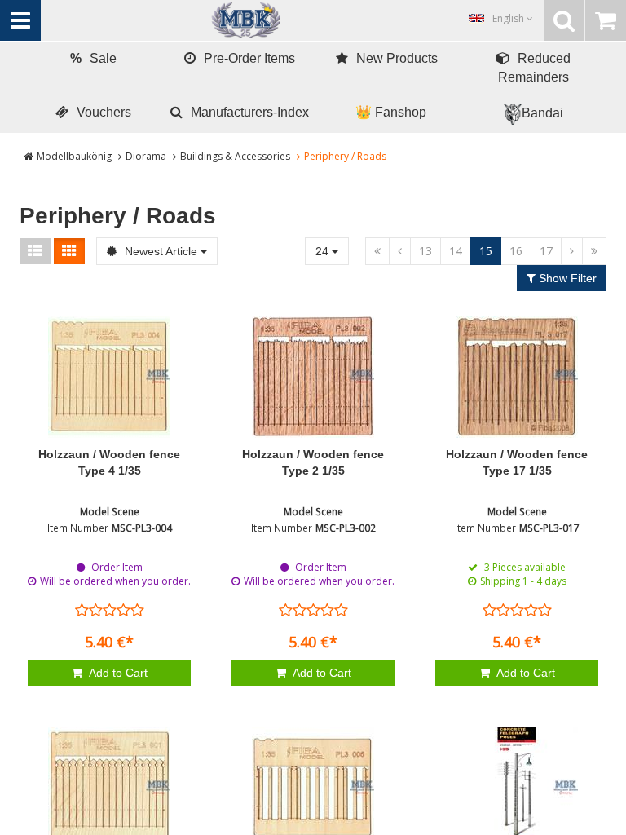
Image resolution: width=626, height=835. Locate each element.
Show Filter (566, 278)
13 (425, 250)
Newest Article (161, 251)
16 (515, 250)
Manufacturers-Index (250, 112)
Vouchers (104, 112)
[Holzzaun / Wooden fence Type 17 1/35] (516, 377)
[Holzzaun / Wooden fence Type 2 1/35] (313, 377)
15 (485, 250)
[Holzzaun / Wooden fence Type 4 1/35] (109, 377)
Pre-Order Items (249, 58)
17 (546, 250)
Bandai (542, 113)
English (509, 18)
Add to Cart (117, 672)
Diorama (146, 156)
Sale (93, 58)
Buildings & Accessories (235, 156)
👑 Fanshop (390, 112)
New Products (397, 58)
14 (455, 250)
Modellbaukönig (74, 156)
